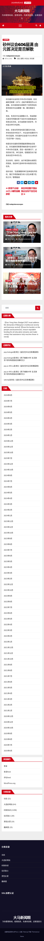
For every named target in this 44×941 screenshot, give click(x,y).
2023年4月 (8, 567)
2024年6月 (8, 487)
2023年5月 (8, 561)
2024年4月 (8, 498)
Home (22, 936)
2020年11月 (8, 722)
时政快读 (15, 229)
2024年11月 (8, 464)
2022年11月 (8, 584)
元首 (18, 58)
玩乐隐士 (7, 816)
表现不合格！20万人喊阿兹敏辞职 (13, 191)
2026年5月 (8, 412)
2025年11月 (8, 447)
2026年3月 (8, 424)
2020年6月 (8, 751)
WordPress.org (9, 783)
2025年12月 (8, 441)
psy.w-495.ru (9, 366)
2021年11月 (8, 653)
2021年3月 (8, 699)
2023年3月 (8, 573)
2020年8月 (8, 739)
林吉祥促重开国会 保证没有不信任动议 (29, 191)
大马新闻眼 (22, 11)
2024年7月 (8, 481)
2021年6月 (8, 682)
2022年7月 (8, 607)
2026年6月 (8, 407)
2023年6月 (8, 556)
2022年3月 (8, 630)
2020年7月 (8, 745)
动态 (5, 799)
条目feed (7, 772)
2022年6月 (8, 613)
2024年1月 (8, 516)
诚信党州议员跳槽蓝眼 (29, 352)
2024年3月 (8, 504)
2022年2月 (8, 636)
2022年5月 (8, 619)
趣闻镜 (6, 827)
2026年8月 (8, 395)
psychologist (9, 352)
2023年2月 (8, 579)
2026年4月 (8, 418)
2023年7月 (8, 550)
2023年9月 (8, 538)
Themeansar (35, 932)
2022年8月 (8, 602)
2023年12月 (8, 521)
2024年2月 (8, 510)
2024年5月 (8, 493)
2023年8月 (8, 544)
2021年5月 (8, 688)
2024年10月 (8, 470)
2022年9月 (8, 596)
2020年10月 (8, 728)
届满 (22, 58)
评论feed (7, 777)
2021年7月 (8, 676)
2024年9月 (8, 475)
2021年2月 (8, 705)
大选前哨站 (6, 39)
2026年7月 (8, 401)
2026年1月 (8, 435)
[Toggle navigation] (20, 25)
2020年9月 (8, 733)
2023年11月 (8, 527)
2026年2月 (8, 430)
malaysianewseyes (13, 56)
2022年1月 (8, 642)
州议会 (26, 58)
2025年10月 (8, 452)
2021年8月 (8, 670)
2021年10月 (8, 659)
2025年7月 (8, 458)
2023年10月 (8, 533)
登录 (5, 766)
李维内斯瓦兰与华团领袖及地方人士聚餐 (21, 285)
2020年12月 (8, 716)
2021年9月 (8, 665)
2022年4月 (8, 624)
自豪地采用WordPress (12, 932)
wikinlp (6, 380)
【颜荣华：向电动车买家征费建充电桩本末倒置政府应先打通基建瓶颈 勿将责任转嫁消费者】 (21, 262)
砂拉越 (32, 58)
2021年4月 (8, 693)
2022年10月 (8, 590)
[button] (36, 25)
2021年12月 (8, 647)
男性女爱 (7, 822)
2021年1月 (8, 711)
